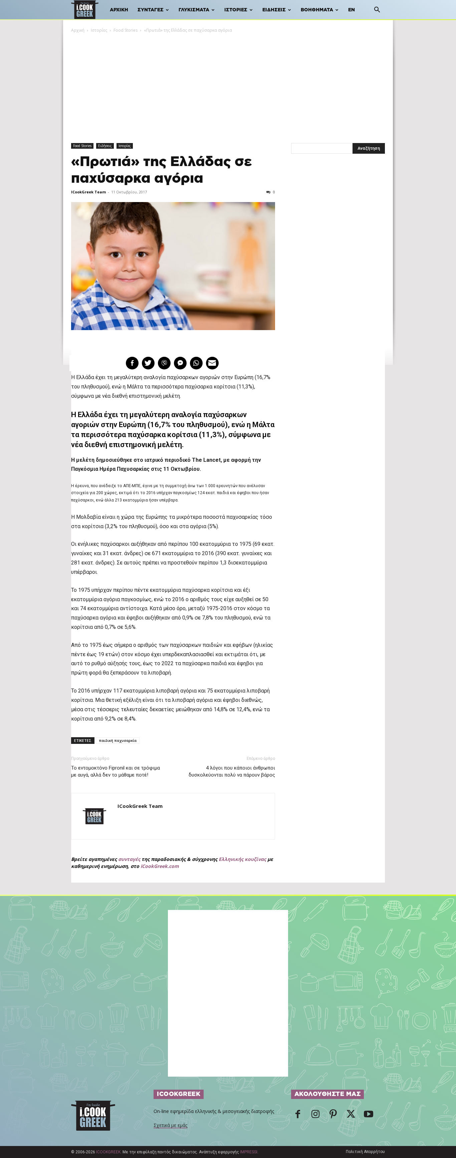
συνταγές (129, 859)
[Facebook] (297, 1116)
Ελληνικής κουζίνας (242, 859)
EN (351, 10)
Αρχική (119, 10)
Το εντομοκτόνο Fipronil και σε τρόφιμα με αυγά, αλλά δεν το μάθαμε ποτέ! (115, 771)
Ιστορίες (235, 10)
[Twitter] (351, 1116)
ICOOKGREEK (108, 1152)
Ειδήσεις (274, 10)
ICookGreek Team (88, 191)
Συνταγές (151, 10)
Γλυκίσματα (194, 10)
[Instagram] (315, 1116)
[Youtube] (368, 1116)
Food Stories (125, 30)
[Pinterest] (333, 1116)
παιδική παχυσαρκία (118, 740)
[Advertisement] (228, 83)
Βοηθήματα (317, 10)
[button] (377, 10)
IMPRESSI (248, 1152)
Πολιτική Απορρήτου (365, 1151)
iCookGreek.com (160, 866)
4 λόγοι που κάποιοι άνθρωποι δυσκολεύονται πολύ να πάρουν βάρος (232, 771)
